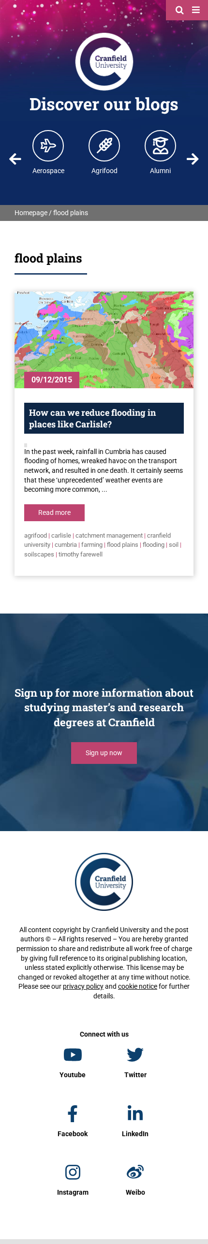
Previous (15, 159)
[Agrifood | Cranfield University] (104, 145)
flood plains (122, 544)
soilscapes (39, 554)
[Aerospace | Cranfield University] (48, 145)
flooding (153, 544)
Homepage (31, 213)
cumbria (66, 544)
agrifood (35, 535)
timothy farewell (81, 554)
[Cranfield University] (104, 35)
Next (192, 159)
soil (173, 544)
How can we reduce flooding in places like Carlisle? (92, 418)
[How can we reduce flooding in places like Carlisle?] (104, 340)
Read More (54, 512)
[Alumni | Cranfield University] (160, 145)
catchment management (109, 535)
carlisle (61, 535)
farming (92, 544)
